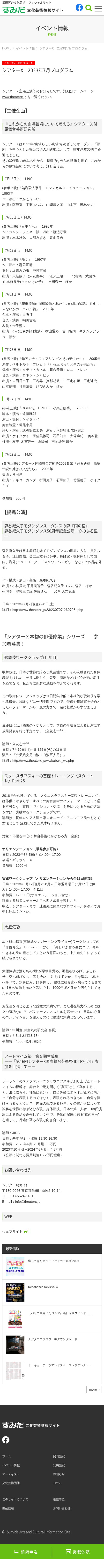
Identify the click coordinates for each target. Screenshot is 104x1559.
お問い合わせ (61, 1508)
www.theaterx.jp (14, 97)
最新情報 (12, 1248)
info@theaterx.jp (27, 1201)
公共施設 (59, 1465)
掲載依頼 (81, 1552)
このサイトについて (15, 1499)
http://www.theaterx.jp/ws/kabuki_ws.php (43, 760)
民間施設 (59, 1456)
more (93, 1389)
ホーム (6, 1456)
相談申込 (29, 1552)
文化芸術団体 (11, 1483)
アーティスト (11, 1474)
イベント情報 (11, 1465)
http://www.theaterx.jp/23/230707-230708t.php (47, 610)
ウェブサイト (12, 1231)
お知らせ (59, 1474)
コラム (57, 1483)
